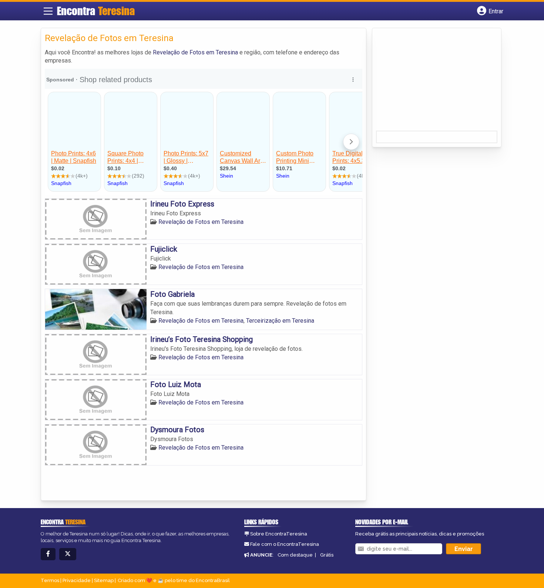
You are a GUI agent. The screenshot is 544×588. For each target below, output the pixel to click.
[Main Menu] (48, 11)
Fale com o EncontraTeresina (284, 544)
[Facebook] (48, 554)
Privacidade (77, 580)
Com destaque (295, 555)
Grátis (326, 555)
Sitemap (104, 580)
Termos (50, 580)
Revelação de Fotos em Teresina (195, 52)
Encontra (96, 10)
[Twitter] (67, 554)
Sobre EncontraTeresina (278, 534)
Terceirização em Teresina (280, 320)
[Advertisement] (431, 82)
